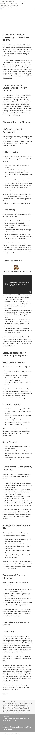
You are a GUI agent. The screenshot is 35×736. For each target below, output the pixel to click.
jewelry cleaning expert (9, 708)
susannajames (19, 702)
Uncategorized (7, 703)
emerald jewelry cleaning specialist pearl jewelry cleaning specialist (17, 705)
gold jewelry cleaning (14, 707)
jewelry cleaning (24, 707)
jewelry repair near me (16, 710)
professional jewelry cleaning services (16, 712)
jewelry (5, 694)
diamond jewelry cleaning (20, 703)
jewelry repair (6, 710)
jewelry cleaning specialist (22, 708)
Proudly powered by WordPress (11, 734)
